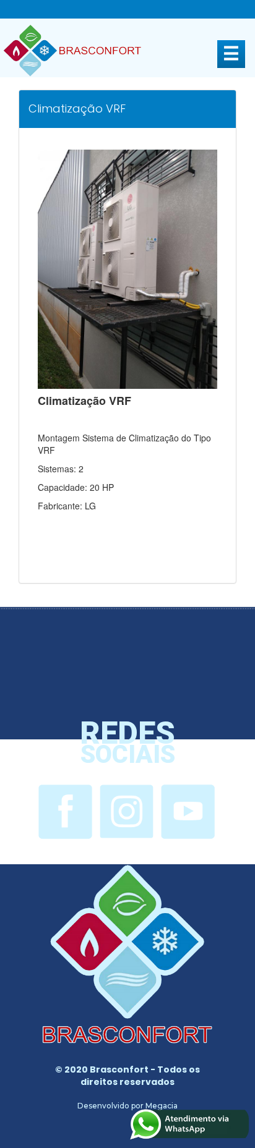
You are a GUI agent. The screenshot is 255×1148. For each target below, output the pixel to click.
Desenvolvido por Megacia (127, 1105)
